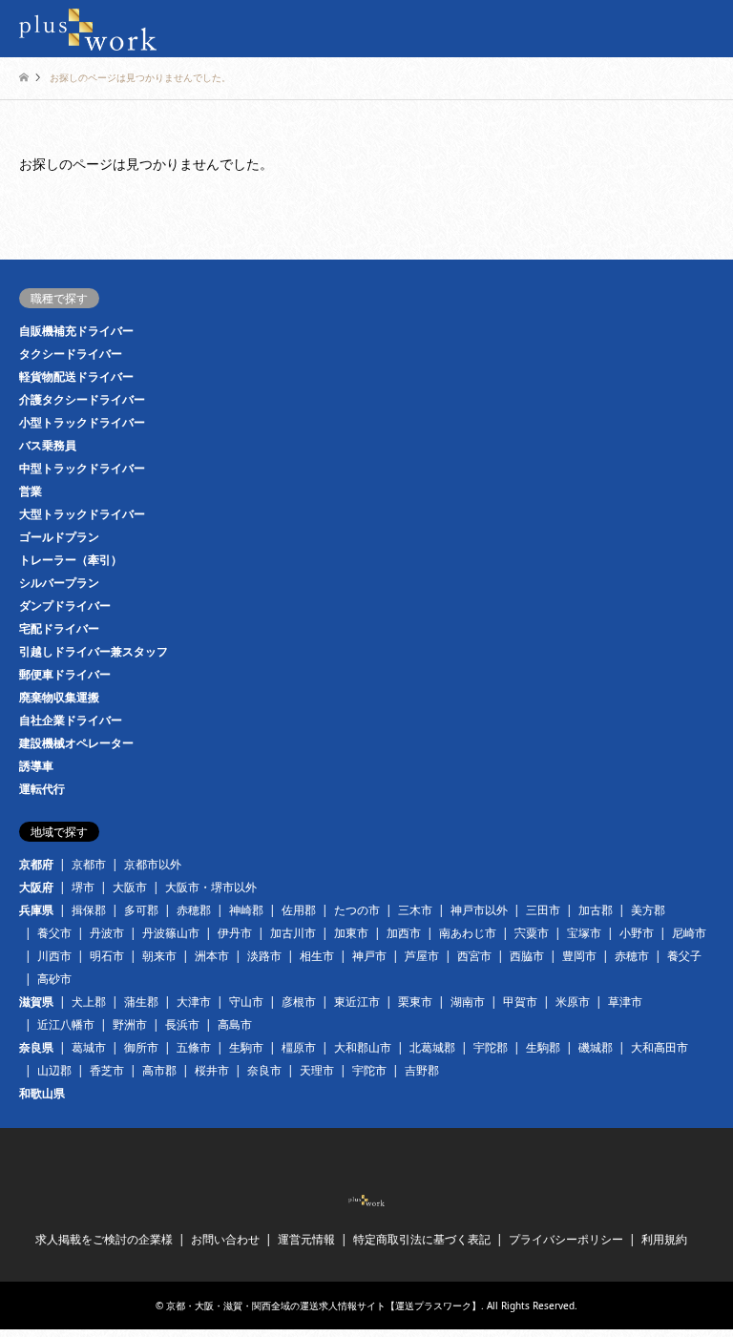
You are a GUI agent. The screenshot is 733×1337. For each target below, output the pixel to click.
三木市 (415, 910)
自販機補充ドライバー (76, 331)
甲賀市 (520, 1001)
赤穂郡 (194, 910)
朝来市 (159, 956)
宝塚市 (584, 933)
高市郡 (159, 1070)
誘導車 (36, 766)
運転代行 (42, 789)
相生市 (317, 956)
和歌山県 (42, 1093)
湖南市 (467, 1001)
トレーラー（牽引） (70, 560)
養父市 (54, 933)
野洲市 (130, 1024)
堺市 (83, 887)
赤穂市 (632, 956)
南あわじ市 (467, 933)
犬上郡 (89, 1001)
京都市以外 (152, 864)
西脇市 (527, 956)
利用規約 (664, 1239)
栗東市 (415, 1001)
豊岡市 (579, 956)
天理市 (317, 1070)
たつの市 (357, 910)
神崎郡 (246, 910)
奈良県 (36, 1047)
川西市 (54, 956)
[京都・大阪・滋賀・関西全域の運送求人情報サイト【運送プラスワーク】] (88, 28)
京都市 (89, 864)
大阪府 (36, 887)
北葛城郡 (432, 1047)
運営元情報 (306, 1239)
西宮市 (474, 956)
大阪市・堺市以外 (211, 887)
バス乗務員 (47, 445)
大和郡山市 (362, 1047)
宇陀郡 (490, 1047)
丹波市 (107, 933)
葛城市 (89, 1047)
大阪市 (130, 887)
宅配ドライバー (59, 628)
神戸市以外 (479, 910)
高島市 (235, 1024)
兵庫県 (36, 910)
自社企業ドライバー (70, 720)
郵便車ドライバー (65, 674)
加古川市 (293, 933)
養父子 (684, 956)
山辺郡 (54, 1070)
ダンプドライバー (65, 605)
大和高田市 (659, 1047)
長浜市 (182, 1024)
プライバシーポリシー (566, 1239)
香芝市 (107, 1070)
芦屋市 (422, 956)
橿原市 (299, 1047)
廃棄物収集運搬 (59, 697)
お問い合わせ (225, 1239)
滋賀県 (36, 1001)
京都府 (36, 864)
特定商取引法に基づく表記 (422, 1239)
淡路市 (264, 956)
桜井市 (212, 1070)
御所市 (141, 1047)
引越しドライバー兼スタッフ (93, 651)
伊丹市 (235, 933)
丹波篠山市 (170, 933)
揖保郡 (89, 910)
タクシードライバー (70, 353)
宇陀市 (369, 1070)
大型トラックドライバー (82, 514)
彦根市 (299, 1001)
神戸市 (369, 956)
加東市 (351, 933)
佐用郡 (299, 910)
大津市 (194, 1001)
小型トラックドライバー (82, 422)
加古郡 (595, 910)
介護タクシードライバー (82, 399)
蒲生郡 (141, 1001)
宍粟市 (531, 933)
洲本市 (212, 956)
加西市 (404, 933)
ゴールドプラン (59, 537)
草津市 (625, 1001)
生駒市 (246, 1047)
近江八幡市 (65, 1024)
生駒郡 (543, 1047)
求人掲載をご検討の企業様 (104, 1239)
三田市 (543, 910)
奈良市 (264, 1070)
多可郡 (141, 910)
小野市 (636, 933)
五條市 (194, 1047)
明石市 (107, 956)
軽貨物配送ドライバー (76, 376)
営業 (30, 491)
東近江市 (357, 1001)
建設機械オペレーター (76, 743)
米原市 (572, 1001)
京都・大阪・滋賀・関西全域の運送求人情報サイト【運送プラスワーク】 (323, 1305)
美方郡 (648, 910)
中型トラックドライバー (82, 468)
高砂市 (54, 979)
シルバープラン (59, 582)
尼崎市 (689, 933)
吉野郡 (422, 1070)
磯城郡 (595, 1047)
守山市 (246, 1001)
